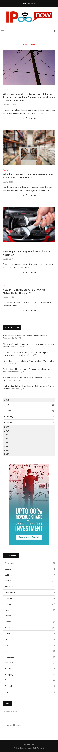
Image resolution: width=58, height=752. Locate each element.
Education (30, 586)
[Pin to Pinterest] (32, 118)
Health (30, 627)
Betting (30, 569)
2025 (6, 427)
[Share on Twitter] (29, 118)
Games (30, 616)
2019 (6, 450)
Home (30, 633)
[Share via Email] (35, 118)
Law (30, 639)
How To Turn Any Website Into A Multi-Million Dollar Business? (26, 291)
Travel (30, 692)
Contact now (29, 3)
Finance (30, 604)
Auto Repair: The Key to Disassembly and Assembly (26, 253)
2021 (6, 442)
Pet (30, 651)
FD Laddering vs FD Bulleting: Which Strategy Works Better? (29, 361)
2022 (6, 438)
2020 (6, 446)
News (30, 645)
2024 (6, 430)
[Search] (55, 31)
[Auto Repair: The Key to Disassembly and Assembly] (29, 224)
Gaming (30, 622)
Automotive (30, 563)
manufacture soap (11, 712)
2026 (6, 399)
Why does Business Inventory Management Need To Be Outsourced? (28, 176)
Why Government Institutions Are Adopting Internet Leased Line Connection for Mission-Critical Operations (29, 97)
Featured (30, 598)
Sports (30, 680)
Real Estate (30, 662)
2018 (6, 454)
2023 (6, 434)
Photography (30, 657)
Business (30, 575)
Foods (30, 610)
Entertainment (30, 592)
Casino (30, 581)
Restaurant (30, 668)
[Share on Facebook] (26, 118)
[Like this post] (23, 118)
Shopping (30, 674)
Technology (30, 686)
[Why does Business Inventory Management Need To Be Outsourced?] (29, 147)
